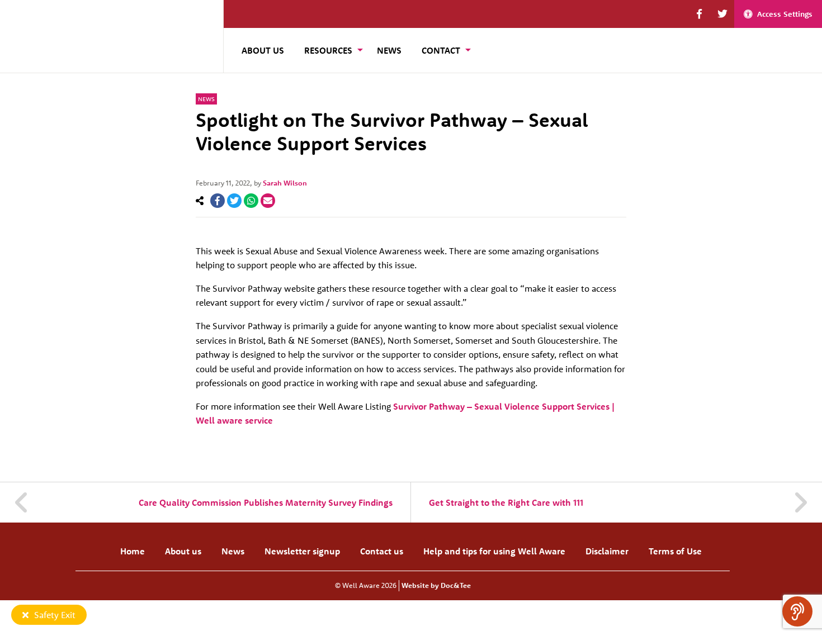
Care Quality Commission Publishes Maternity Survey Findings (266, 502)
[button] (699, 14)
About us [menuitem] (263, 50)
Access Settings (784, 14)
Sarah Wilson (285, 182)
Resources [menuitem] (328, 50)
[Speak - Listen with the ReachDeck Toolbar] (797, 611)
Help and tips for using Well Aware (494, 551)
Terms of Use (675, 551)
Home (132, 551)
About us (183, 551)
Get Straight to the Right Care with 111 (506, 502)
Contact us (381, 551)
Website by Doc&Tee (436, 585)
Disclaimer (607, 551)
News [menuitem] (389, 50)
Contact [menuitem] (441, 50)
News (206, 99)
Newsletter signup (302, 551)
